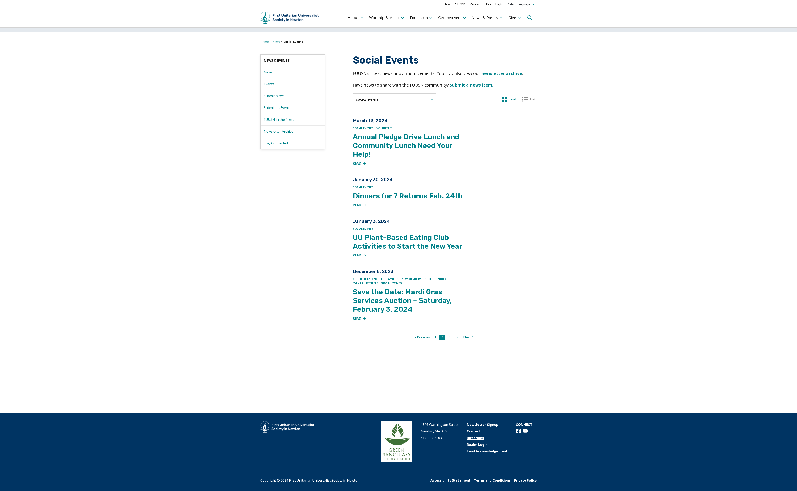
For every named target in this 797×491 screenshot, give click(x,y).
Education (419, 17)
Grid (509, 99)
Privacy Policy (525, 480)
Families (392, 279)
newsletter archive (501, 73)
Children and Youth (368, 279)
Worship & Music (384, 17)
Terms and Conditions (492, 480)
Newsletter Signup (482, 424)
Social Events (363, 128)
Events (269, 84)
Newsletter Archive (278, 131)
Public (429, 279)
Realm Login (494, 4)
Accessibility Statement (450, 480)
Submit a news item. (471, 85)
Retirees (372, 283)
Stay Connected (276, 143)
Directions (475, 438)
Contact (475, 4)
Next (469, 337)
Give (512, 17)
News (276, 42)
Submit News (274, 96)
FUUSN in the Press (279, 119)
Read (362, 163)
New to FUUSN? (454, 4)
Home (264, 42)
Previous (424, 337)
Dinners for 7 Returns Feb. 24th (407, 196)
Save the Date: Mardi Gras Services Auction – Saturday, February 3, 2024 (402, 301)
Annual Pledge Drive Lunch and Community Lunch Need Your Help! (406, 146)
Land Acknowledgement (487, 451)
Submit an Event (276, 107)
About (353, 17)
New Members (412, 279)
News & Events (485, 17)
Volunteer (384, 128)
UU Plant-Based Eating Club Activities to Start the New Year (407, 241)
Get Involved (449, 17)
